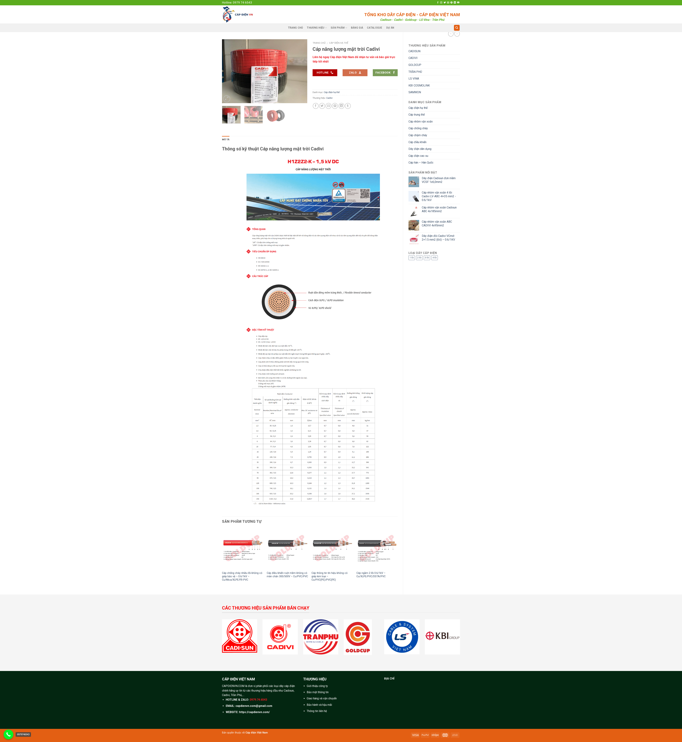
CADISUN (414, 51)
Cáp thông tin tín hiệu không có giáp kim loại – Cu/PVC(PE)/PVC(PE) (330, 576)
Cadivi (329, 98)
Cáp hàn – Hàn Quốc (420, 162)
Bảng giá (357, 27)
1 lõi (412, 257)
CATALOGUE (374, 27)
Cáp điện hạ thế (417, 108)
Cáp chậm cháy (417, 135)
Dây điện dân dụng (419, 149)
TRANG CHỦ (295, 27)
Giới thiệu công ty (317, 686)
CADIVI (413, 58)
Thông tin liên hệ (317, 711)
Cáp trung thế (416, 114)
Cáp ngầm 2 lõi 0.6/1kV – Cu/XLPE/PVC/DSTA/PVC (371, 575)
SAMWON (414, 92)
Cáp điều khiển (417, 142)
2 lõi (419, 257)
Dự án (390, 27)
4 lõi (434, 257)
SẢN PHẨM (338, 27)
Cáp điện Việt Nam (256, 732)
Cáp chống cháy (418, 128)
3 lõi (427, 257)
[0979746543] (8, 734)
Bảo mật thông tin (318, 692)
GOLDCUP (414, 65)
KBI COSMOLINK (419, 85)
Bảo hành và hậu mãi (319, 704)
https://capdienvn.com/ (254, 712)
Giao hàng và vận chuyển (322, 698)
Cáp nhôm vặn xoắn (420, 121)
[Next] (301, 71)
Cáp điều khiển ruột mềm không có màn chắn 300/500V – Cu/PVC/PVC (287, 575)
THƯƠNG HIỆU (315, 27)
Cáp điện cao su (418, 155)
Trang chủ (319, 42)
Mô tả (225, 139)
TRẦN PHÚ (415, 72)
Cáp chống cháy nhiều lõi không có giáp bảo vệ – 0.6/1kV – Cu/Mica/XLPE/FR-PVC (242, 576)
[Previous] (228, 71)
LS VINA (413, 78)
